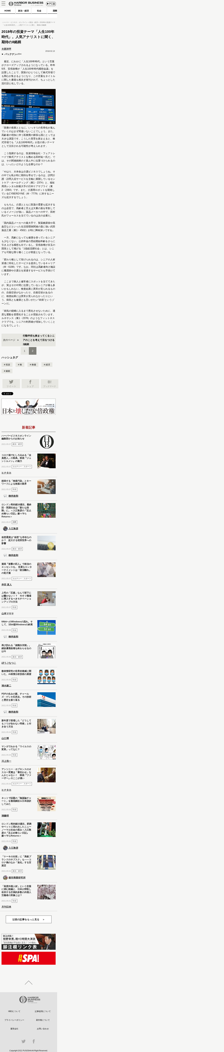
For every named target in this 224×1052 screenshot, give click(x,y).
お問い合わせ (43, 1029)
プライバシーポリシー (14, 1020)
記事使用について (43, 1011)
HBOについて (14, 1011)
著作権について (43, 1020)
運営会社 (14, 1029)
